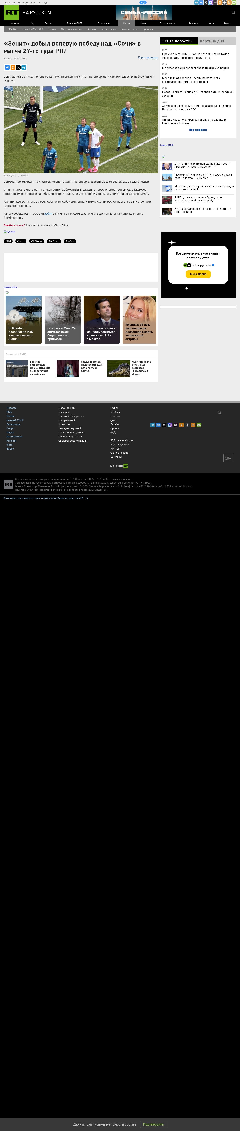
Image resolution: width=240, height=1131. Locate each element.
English (114, 408)
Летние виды (108, 29)
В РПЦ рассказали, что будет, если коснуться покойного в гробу (198, 199)
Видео (227, 23)
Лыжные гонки (129, 29)
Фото (212, 23)
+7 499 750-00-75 (146, 486)
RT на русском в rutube (215, 2)
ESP (33, 2)
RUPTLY (114, 448)
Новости (14, 23)
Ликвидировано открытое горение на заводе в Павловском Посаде (194, 121)
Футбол (13, 29)
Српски (114, 428)
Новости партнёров (70, 436)
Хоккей (91, 29)
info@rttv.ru (185, 486)
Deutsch (115, 412)
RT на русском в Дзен (224, 2)
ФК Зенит (36, 241)
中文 (45, 2)
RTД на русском (119, 444)
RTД (143, 2)
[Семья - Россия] (144, 12)
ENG (7, 2)
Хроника (148, 29)
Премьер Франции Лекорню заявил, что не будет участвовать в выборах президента (195, 55)
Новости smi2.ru (10, 287)
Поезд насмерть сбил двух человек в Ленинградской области (198, 93)
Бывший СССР (74, 23)
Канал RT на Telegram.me (196, 2)
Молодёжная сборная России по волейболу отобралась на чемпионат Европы (191, 79)
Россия (49, 23)
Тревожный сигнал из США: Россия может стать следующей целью (203, 176)
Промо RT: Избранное (71, 416)
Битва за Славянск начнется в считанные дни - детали (202, 210)
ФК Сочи (54, 241)
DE (13, 2)
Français (115, 416)
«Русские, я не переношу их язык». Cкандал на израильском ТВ (204, 188)
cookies (130, 1124)
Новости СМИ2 (166, 145)
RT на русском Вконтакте (201, 2)
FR (19, 2)
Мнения (194, 23)
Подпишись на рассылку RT (234, 2)
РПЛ (8, 241)
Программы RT (67, 420)
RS (39, 2)
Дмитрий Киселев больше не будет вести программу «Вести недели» (202, 165)
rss (229, 2)
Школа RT (116, 456)
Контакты (64, 424)
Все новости (198, 129)
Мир (32, 23)
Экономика (104, 23)
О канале (63, 412)
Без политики (167, 23)
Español (114, 424)
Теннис (52, 29)
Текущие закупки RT (70, 428)
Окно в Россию (119, 452)
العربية (25, 2)
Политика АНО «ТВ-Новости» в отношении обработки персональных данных (61, 489)
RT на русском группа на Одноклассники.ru (220, 2)
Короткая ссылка (148, 57)
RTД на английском (121, 440)
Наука (143, 23)
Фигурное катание (72, 29)
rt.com (39, 482)
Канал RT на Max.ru (210, 2)
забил (48, 213)
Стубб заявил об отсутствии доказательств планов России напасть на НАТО (196, 107)
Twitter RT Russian (206, 2)
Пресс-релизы (66, 407)
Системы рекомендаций (72, 440)
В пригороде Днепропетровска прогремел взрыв (195, 68)
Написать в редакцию (71, 432)
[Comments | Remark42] (81, 267)
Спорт (126, 23)
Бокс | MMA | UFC (33, 29)
